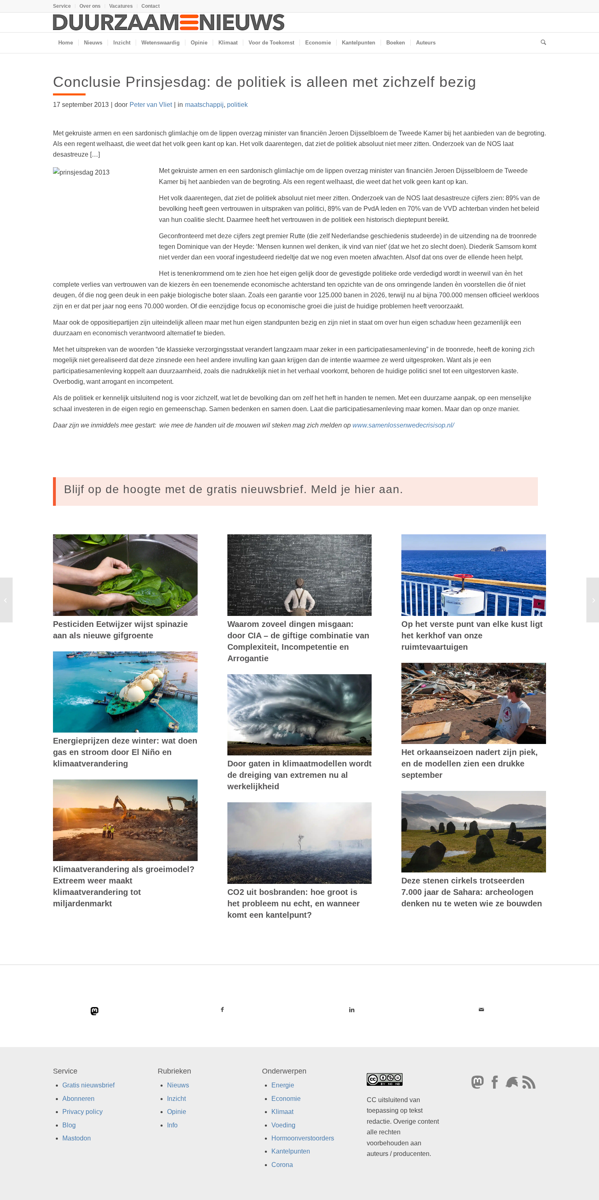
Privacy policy (82, 1111)
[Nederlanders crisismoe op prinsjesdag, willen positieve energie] (6, 600)
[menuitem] (64, 6)
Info (172, 1125)
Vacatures (121, 6)
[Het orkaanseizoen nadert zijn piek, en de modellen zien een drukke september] (473, 703)
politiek (237, 104)
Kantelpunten (290, 1151)
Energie (282, 1085)
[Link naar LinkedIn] (351, 1009)
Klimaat (282, 1111)
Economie (286, 1098)
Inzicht (176, 1098)
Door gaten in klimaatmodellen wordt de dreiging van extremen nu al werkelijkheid (299, 775)
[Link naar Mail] (481, 1009)
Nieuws (178, 1085)
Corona (282, 1164)
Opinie (176, 1111)
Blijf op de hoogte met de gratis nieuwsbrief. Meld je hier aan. (233, 489)
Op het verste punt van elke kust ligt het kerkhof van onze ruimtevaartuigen (472, 635)
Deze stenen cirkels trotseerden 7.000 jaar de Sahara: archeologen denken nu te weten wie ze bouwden (471, 892)
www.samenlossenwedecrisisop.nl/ (403, 425)
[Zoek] (540, 43)
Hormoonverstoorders (302, 1138)
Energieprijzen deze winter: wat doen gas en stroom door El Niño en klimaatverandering (125, 752)
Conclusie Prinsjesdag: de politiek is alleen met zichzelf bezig (264, 81)
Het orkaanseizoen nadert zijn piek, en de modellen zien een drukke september (469, 763)
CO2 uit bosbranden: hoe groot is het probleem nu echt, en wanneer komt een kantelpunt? (293, 903)
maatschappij (204, 104)
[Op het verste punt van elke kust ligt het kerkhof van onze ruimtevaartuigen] (473, 575)
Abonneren (78, 1098)
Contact (150, 6)
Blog (69, 1125)
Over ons (90, 6)
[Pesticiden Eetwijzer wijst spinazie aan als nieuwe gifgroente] (125, 575)
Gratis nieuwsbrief (88, 1085)
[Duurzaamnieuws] (169, 22)
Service (62, 6)
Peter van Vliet (151, 104)
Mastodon (76, 1138)
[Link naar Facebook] (222, 1009)
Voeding (283, 1125)
